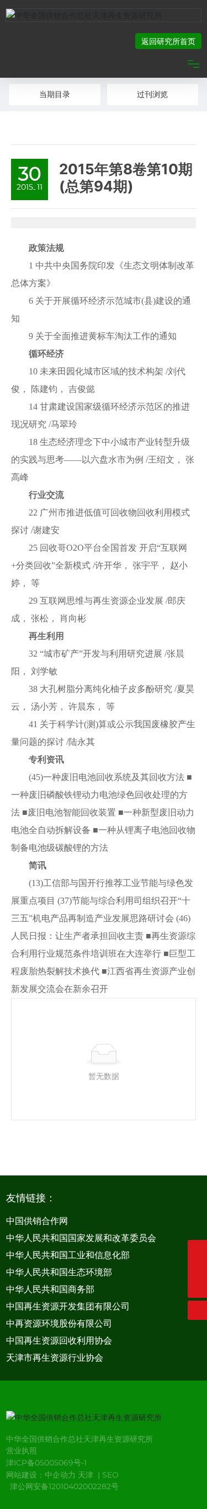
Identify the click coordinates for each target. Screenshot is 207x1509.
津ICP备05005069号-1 (46, 1463)
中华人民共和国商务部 (50, 1289)
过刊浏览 (152, 94)
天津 (85, 1475)
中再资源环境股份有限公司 (59, 1323)
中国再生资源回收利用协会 (59, 1340)
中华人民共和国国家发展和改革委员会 (81, 1238)
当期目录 (54, 94)
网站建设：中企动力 (41, 1475)
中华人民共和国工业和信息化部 (68, 1255)
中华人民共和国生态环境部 (59, 1272)
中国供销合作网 (37, 1221)
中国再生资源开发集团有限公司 (68, 1306)
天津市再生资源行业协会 (54, 1357)
